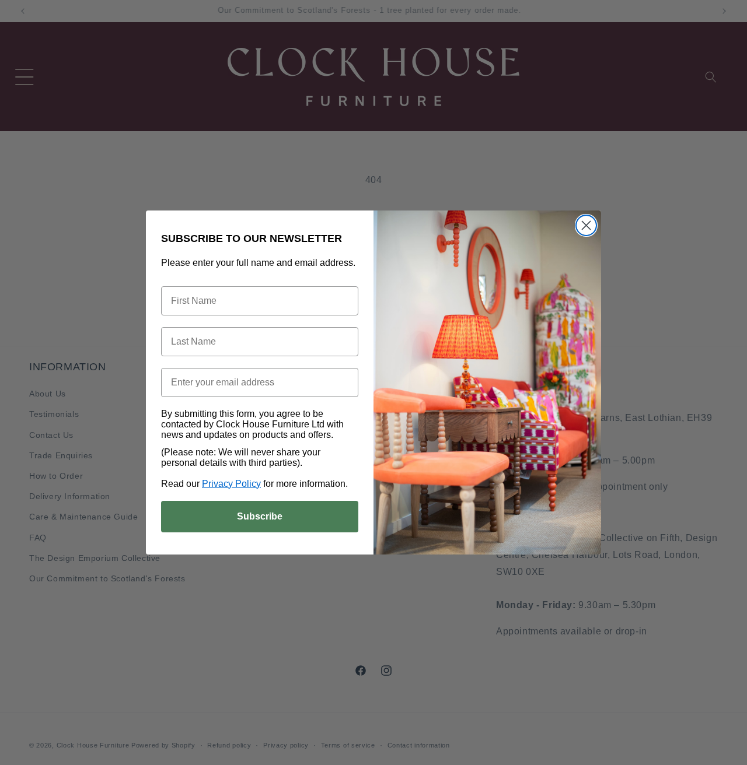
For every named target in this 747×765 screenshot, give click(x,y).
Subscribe (259, 516)
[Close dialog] (586, 225)
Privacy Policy (231, 484)
